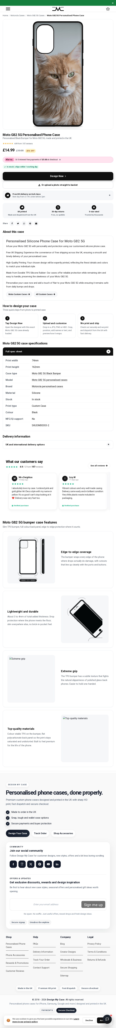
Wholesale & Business (71, 960)
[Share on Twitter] (18, 223)
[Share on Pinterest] (30, 223)
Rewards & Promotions (17, 963)
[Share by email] (36, 223)
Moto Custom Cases (17, 294)
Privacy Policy (94, 944)
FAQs (35, 944)
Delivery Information (43, 952)
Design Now (56, 176)
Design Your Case (17, 833)
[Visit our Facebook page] (13, 864)
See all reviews (97, 466)
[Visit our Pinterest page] (39, 864)
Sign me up (93, 905)
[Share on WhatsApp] (24, 223)
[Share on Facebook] (11, 223)
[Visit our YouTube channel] (48, 864)
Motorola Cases (17, 15)
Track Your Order (41, 960)
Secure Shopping (68, 967)
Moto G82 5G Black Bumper (46, 373)
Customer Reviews (15, 971)
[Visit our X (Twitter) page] (30, 864)
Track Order (40, 833)
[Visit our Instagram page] (22, 864)
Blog (62, 944)
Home (5, 15)
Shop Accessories (63, 833)
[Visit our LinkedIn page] (57, 864)
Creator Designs (68, 952)
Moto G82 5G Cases (35, 15)
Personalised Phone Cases (15, 945)
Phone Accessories (15, 955)
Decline (89, 1020)
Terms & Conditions (97, 952)
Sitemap (64, 975)
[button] (8, 9)
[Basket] (108, 9)
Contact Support (41, 967)
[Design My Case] (58, 9)
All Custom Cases (44, 294)
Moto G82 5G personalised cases (49, 380)
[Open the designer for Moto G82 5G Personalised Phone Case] (58, 74)
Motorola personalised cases (47, 386)
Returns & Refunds (96, 960)
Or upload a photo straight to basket (60, 185)
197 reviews (27, 143)
